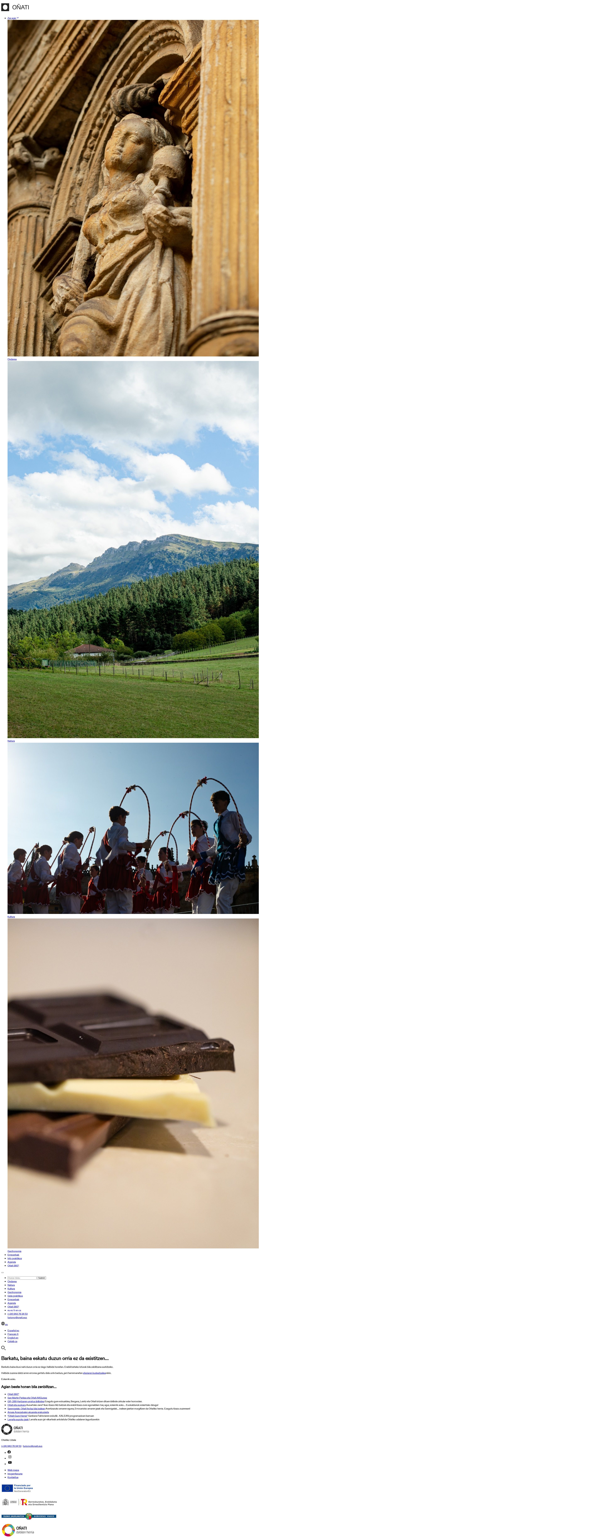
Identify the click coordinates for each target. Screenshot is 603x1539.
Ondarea (12, 1281)
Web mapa (13, 1470)
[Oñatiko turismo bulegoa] (15, 9)
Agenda (12, 1262)
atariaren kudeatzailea (94, 1373)
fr (14, 1310)
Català (12, 1341)
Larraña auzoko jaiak (18, 1419)
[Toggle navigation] (2, 1272)
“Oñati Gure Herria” (18, 1416)
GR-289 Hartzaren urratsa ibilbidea (26, 1401)
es (12, 1310)
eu (9, 1310)
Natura (11, 1285)
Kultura (11, 1288)
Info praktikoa (15, 1258)
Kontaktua (13, 1477)
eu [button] (6, 1324)
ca (20, 1310)
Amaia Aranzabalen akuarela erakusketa (28, 1412)
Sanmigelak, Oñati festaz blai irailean (26, 1408)
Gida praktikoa (15, 1296)
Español (13, 1330)
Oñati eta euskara (17, 1405)
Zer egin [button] (12, 18)
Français (13, 1334)
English (13, 1338)
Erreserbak (13, 1255)
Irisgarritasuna (15, 1473)
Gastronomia (14, 1292)
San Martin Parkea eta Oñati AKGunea (27, 1398)
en (17, 1310)
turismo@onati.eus (17, 1317)
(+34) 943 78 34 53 (18, 1314)
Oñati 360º (13, 1265)
